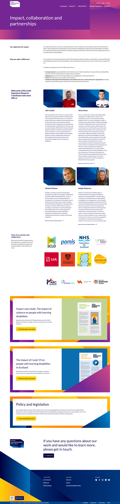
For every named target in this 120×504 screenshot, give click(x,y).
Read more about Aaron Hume (85, 163)
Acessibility (85, 502)
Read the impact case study (27, 329)
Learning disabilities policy (27, 418)
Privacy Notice (102, 502)
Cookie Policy (93, 502)
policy (49, 75)
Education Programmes (95, 6)
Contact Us (107, 6)
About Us (99, 3)
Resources (72, 6)
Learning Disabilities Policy (73, 485)
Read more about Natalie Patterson (86, 224)
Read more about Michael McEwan (53, 220)
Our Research (63, 6)
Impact (103, 3)
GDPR (108, 502)
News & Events (82, 6)
